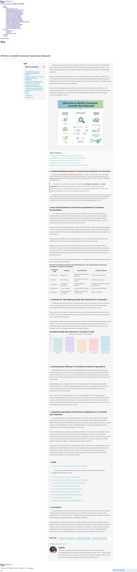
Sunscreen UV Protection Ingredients (14, 14)
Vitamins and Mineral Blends (12, 23)
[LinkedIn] (2, 2)
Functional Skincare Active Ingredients (15, 10)
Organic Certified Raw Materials (13, 25)
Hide (63, 153)
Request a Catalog (5, 38)
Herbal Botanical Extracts (12, 8)
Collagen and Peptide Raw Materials (14, 24)
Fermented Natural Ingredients (13, 26)
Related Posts (29, 97)
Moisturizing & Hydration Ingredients (14, 12)
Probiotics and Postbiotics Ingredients (14, 20)
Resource (5, 29)
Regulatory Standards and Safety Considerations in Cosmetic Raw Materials (34, 90)
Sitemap (31, 568)
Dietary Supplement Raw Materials (14, 19)
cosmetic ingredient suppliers (83, 537)
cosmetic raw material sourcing (99, 539)
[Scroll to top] (2, 570)
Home (4, 6)
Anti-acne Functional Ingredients (13, 15)
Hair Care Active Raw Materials (13, 16)
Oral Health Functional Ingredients (14, 17)
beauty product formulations (66, 539)
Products (5, 7)
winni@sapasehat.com (7, 1)
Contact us (5, 34)
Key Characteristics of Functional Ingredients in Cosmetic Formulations (34, 78)
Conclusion (29, 95)
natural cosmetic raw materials (99, 537)
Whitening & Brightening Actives (13, 11)
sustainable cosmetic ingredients (82, 539)
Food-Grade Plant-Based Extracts (13, 28)
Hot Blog (8, 32)
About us (5, 35)
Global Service (9, 30)
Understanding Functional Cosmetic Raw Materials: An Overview (32, 73)
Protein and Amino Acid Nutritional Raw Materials (17, 21)
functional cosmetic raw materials (67, 537)
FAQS (27, 93)
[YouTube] (3, 2)
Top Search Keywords (11, 33)
